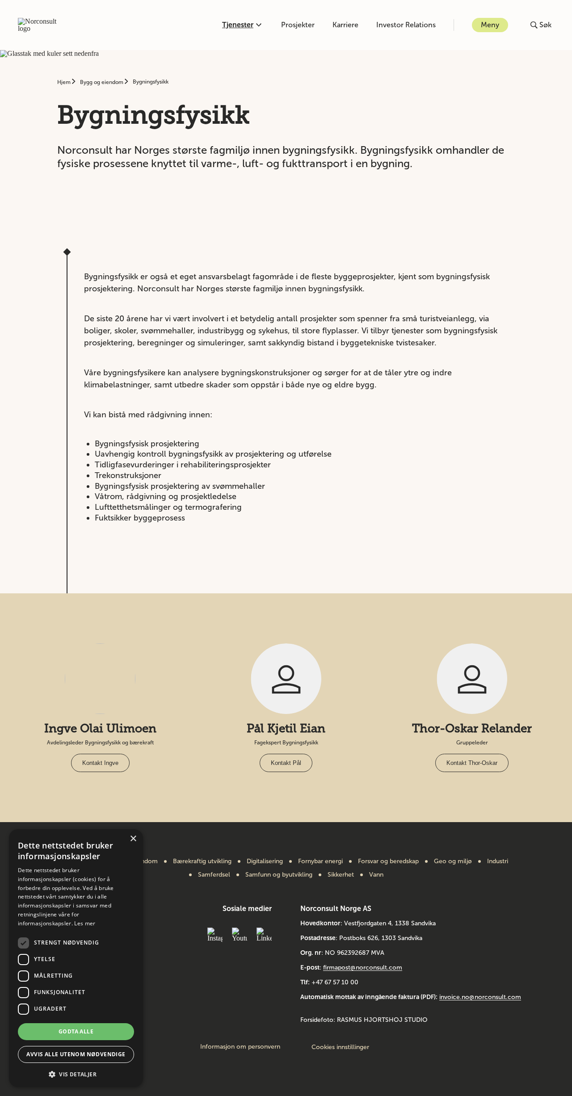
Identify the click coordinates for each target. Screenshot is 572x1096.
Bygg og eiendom (102, 82)
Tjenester (237, 25)
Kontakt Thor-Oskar (471, 763)
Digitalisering (265, 861)
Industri (497, 861)
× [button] (133, 839)
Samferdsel (214, 874)
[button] (76, 1073)
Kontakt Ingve (100, 763)
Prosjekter (298, 25)
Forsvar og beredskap (388, 861)
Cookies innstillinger (340, 1047)
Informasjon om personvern (240, 1046)
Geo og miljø (453, 861)
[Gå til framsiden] (42, 25)
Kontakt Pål (286, 763)
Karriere (345, 25)
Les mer (84, 923)
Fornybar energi (320, 861)
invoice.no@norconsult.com (480, 997)
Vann (376, 874)
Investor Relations (406, 25)
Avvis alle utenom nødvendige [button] (75, 1054)
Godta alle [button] (76, 1031)
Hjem (64, 82)
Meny (490, 25)
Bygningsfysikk (150, 82)
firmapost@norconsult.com (362, 967)
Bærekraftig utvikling (202, 861)
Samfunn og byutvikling (278, 874)
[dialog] (76, 958)
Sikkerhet (341, 874)
